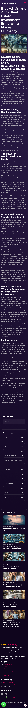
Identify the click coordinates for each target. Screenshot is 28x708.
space (6, 502)
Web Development (8, 666)
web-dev (7, 441)
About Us (6, 675)
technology (9, 483)
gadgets (7, 492)
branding (8, 451)
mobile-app (8, 474)
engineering (9, 488)
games (7, 497)
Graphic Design (8, 664)
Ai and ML (6, 673)
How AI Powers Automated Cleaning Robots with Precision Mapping (12, 604)
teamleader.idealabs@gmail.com (12, 684)
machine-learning (11, 455)
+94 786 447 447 (8, 682)
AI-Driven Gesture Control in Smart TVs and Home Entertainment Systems (13, 624)
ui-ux (6, 437)
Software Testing (8, 671)
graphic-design (10, 465)
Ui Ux (5, 668)
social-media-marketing (13, 460)
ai (5, 478)
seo (6, 446)
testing (7, 469)
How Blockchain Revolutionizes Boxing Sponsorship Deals (11, 566)
